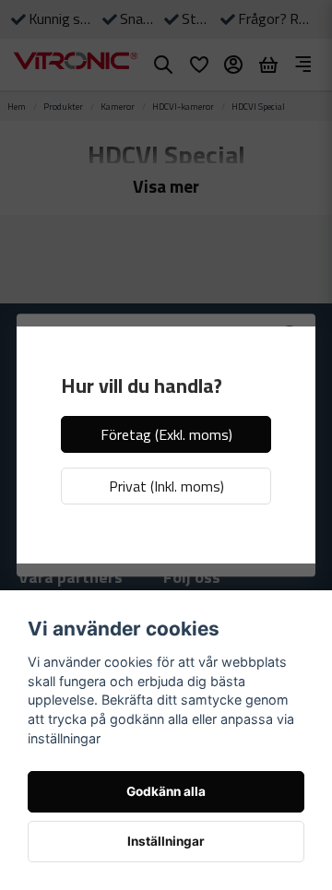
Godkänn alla (166, 791)
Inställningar (166, 841)
